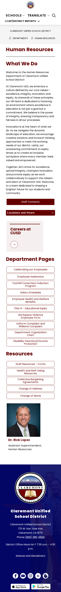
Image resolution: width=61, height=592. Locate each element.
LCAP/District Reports (20, 21)
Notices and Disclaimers (30, 556)
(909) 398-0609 (34, 537)
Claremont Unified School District (30, 31)
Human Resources (45, 38)
